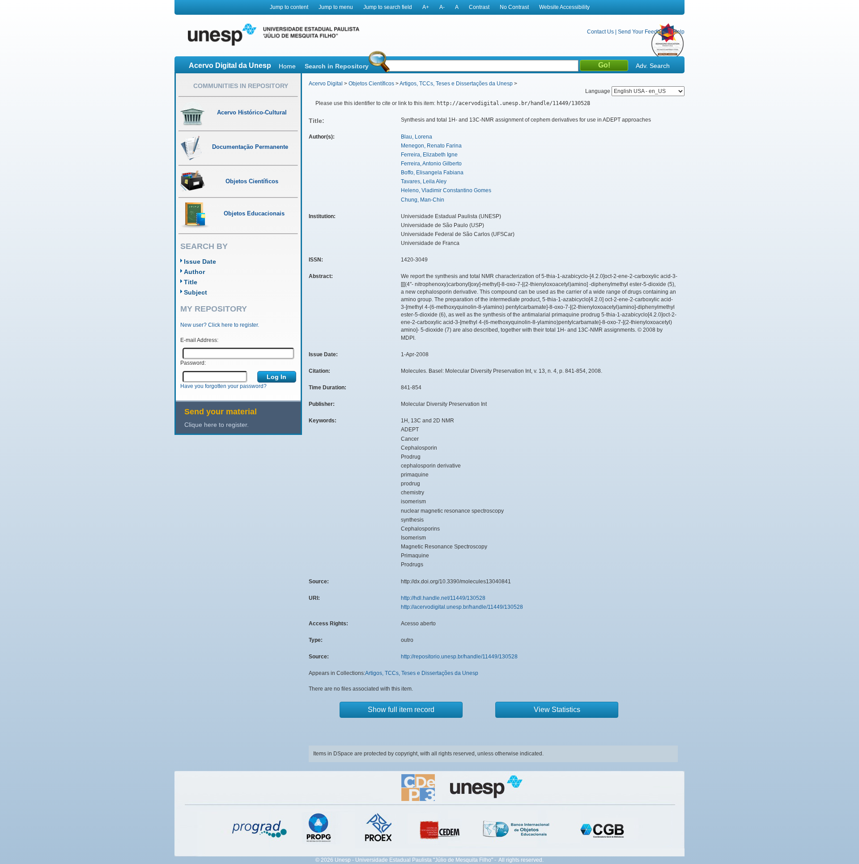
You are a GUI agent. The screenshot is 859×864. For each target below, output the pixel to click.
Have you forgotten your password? (223, 386)
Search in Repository (337, 66)
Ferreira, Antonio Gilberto (431, 163)
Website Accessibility (564, 7)
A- (442, 7)
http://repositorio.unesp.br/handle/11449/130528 (459, 656)
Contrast (479, 7)
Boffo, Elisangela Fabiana (432, 172)
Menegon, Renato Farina (431, 146)
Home (287, 66)
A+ (425, 7)
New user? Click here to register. (219, 325)
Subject (195, 292)
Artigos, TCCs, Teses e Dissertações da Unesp (456, 83)
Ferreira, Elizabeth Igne (429, 155)
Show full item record (401, 709)
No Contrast (514, 7)
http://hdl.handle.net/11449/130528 (443, 598)
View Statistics (557, 709)
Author (194, 271)
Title (190, 282)
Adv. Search (653, 65)
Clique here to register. (216, 424)
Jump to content (289, 7)
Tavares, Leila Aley (424, 181)
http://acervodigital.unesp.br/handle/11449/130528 (462, 607)
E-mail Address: (199, 340)
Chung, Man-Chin (422, 200)
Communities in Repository (240, 85)
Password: (193, 363)
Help (679, 32)
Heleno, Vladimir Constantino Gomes (446, 190)
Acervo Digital (326, 83)
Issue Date (200, 261)
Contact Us (600, 32)
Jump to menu (336, 7)
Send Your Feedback (643, 32)
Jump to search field (387, 7)
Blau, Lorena (416, 137)
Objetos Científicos (371, 83)
